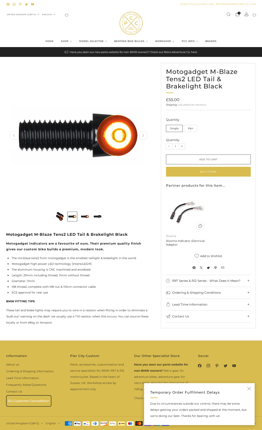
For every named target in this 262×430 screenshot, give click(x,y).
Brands (211, 41)
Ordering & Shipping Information (30, 371)
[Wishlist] (66, 15)
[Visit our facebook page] (8, 4)
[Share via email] (223, 268)
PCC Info (188, 41)
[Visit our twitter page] (26, 4)
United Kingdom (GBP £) (21, 14)
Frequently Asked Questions (26, 385)
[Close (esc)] (249, 388)
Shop (65, 41)
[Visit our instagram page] (14, 4)
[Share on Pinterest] (215, 268)
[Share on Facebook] (194, 268)
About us (12, 364)
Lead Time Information (22, 378)
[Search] (228, 14)
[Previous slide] (14, 135)
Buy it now (208, 171)
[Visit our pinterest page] (20, 4)
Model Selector (91, 41)
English (47, 14)
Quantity (172, 140)
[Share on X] (201, 268)
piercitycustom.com (197, 4)
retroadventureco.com (236, 4)
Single (174, 128)
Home (49, 41)
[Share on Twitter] (208, 268)
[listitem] (131, 52)
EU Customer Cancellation (28, 401)
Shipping (171, 104)
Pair (190, 128)
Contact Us (14, 391)
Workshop (163, 41)
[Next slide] (143, 135)
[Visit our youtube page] (32, 4)
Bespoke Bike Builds (129, 41)
